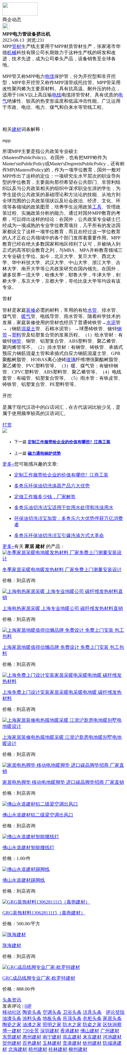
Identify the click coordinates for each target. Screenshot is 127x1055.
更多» (8, 463)
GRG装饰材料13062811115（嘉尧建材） (43, 912)
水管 (92, 310)
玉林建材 (52, 1043)
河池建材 (112, 1036)
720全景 (30, 1030)
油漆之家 (31, 1024)
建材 (16, 129)
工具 (97, 206)
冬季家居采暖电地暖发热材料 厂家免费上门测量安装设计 (62, 569)
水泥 (111, 322)
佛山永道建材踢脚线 (23, 880)
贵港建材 (72, 1043)
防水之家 (72, 1024)
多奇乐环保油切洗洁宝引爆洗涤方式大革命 (59, 535)
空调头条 (52, 1012)
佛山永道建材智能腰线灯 (28, 847)
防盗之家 (92, 1024)
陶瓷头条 (31, 1012)
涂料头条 (31, 1018)
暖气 (26, 316)
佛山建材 (89, 1030)
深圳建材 (49, 1030)
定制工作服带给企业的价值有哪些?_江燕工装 (61, 474)
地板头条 (52, 1018)
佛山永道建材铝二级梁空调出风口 (37, 814)
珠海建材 (11, 945)
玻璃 (71, 359)
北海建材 (17, 1049)
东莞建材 (11, 1036)
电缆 (49, 76)
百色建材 (31, 1043)
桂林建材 (57, 1049)
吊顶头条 (72, 1018)
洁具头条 (92, 1012)
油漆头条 (11, 1018)
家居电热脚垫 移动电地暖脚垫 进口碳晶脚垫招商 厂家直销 (63, 782)
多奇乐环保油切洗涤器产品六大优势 (52, 485)
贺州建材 (11, 1043)
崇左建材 (72, 1036)
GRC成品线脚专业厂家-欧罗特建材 (38, 978)
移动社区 (11, 1012)
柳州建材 (78, 1049)
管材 (16, 46)
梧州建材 (37, 1049)
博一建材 (11, 1030)
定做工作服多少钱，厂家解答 (45, 496)
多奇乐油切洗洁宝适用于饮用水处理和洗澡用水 (63, 507)
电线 (56, 94)
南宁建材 (52, 1036)
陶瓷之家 (11, 1024)
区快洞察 (112, 1024)
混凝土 (28, 328)
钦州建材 (92, 1043)
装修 (30, 310)
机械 (12, 52)
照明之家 (52, 1024)
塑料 (16, 334)
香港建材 (69, 1030)
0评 (28, 1006)
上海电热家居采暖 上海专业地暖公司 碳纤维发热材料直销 (62, 608)
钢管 (16, 341)
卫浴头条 (72, 1012)
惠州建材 (31, 1036)
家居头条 (112, 1018)
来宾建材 (92, 1036)
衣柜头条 (92, 1018)
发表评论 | (17, 1006)
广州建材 (109, 1030)
